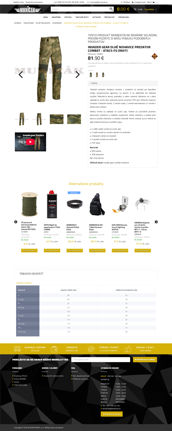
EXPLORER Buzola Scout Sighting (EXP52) (119, 227)
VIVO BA (110, 376)
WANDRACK (70, 232)
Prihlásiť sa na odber (145, 359)
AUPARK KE (105, 379)
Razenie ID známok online (53, 375)
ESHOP (103, 376)
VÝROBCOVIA (123, 17)
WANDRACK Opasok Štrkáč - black (73, 227)
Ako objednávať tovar (81, 375)
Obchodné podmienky (34, 2)
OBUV (45, 17)
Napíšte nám (19, 2)
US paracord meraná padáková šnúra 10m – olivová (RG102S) (28, 225)
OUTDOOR (96, 17)
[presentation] (20, 74)
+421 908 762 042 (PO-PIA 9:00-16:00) (69, 2)
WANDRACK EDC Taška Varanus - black (96, 227)
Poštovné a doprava (80, 379)
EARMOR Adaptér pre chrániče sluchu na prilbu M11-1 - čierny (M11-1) (142, 227)
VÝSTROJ (68, 17)
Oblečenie (29, 22)
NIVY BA (118, 376)
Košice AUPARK (20, 379)
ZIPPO (46, 232)
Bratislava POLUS (20, 375)
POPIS (94, 83)
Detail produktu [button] (29, 250)
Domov (17, 22)
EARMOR (137, 234)
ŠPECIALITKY (110, 17)
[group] (29, 222)
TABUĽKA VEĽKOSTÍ (31, 273)
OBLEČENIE (56, 17)
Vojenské (57, 22)
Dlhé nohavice (43, 22)
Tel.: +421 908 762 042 (111, 405)
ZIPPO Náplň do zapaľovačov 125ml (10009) (52, 227)
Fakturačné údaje (20, 385)
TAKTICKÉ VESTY (82, 17)
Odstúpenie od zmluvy (112, 414)
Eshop (16, 382)
